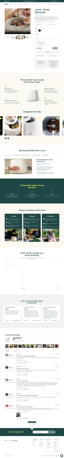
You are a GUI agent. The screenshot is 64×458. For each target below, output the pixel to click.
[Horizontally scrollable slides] (17, 21)
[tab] (8, 156)
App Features (42, 443)
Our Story (48, 441)
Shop (15, 4)
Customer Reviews (41, 445)
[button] (38, 14)
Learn (12, 4)
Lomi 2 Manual (56, 450)
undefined (18, 37)
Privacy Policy (53, 455)
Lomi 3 (33, 445)
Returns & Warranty (55, 446)
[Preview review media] (7, 346)
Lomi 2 (33, 443)
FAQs (55, 448)
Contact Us (56, 441)
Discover (41, 441)
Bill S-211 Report (49, 447)
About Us (20, 4)
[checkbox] (27, 351)
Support (25, 4)
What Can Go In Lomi (56, 444)
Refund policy (57, 455)
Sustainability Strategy (49, 444)
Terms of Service (48, 455)
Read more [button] (43, 385)
